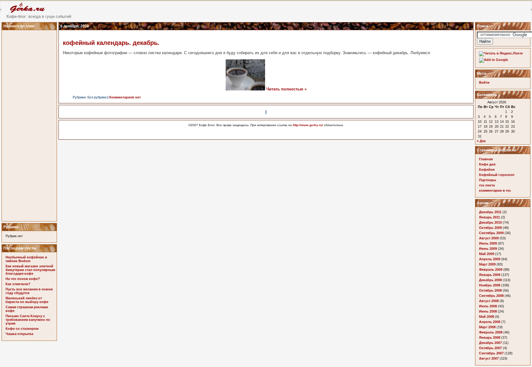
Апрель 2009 (489, 259)
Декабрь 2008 (490, 280)
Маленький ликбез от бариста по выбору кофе (27, 300)
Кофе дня (487, 164)
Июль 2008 (488, 306)
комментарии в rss (495, 190)
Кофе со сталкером (22, 328)
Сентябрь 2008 (491, 295)
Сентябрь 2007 (491, 353)
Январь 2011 (489, 217)
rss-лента (487, 185)
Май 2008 (486, 316)
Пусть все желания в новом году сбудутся (29, 291)
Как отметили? (18, 284)
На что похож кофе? (23, 279)
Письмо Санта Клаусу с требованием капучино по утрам (28, 319)
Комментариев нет (125, 97)
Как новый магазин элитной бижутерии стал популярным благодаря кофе (30, 269)
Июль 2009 (488, 243)
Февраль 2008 (490, 332)
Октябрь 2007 (490, 348)
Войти (484, 82)
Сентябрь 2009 (491, 233)
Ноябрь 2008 (489, 285)
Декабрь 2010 (490, 222)
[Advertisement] (30, 124)
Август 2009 (489, 238)
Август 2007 (489, 358)
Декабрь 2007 (490, 343)
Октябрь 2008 (490, 290)
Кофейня (486, 169)
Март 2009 (487, 264)
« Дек (481, 141)
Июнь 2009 (488, 248)
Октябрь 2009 (490, 227)
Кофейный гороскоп (496, 175)
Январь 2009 (489, 275)
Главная (486, 159)
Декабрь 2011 (490, 212)
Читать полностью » (286, 89)
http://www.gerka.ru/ (308, 125)
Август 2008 (489, 301)
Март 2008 (487, 327)
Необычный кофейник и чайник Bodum (26, 259)
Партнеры (487, 180)
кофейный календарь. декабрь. (111, 42)
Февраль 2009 (490, 269)
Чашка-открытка (19, 334)
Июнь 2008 (488, 311)
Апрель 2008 (489, 322)
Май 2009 (486, 254)
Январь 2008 (489, 337)
